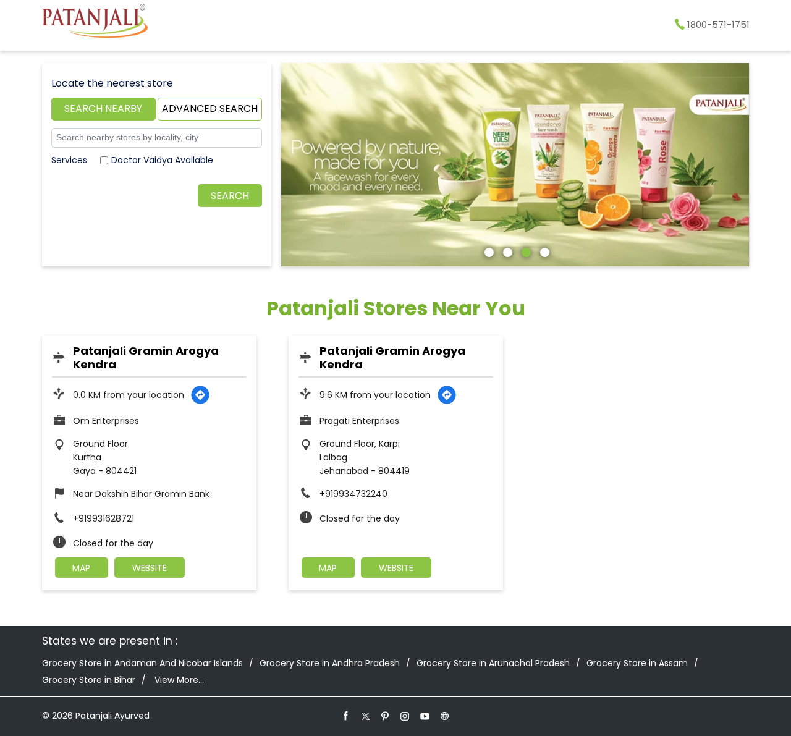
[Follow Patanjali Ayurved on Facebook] (346, 715)
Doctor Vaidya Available (162, 160)
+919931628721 (103, 518)
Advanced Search (210, 108)
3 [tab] (525, 251)
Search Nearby (103, 108)
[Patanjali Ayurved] (95, 23)
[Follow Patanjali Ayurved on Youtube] (425, 715)
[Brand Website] (445, 715)
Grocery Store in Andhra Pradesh (330, 663)
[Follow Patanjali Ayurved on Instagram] (405, 715)
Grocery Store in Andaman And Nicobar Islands (142, 663)
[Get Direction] (200, 395)
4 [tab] (543, 251)
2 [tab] (506, 251)
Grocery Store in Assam (637, 663)
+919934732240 (353, 494)
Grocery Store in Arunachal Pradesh (493, 663)
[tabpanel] (515, 164)
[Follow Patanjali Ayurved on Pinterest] (385, 715)
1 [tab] (487, 251)
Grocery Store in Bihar (88, 680)
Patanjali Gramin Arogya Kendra (146, 357)
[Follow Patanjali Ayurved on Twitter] (365, 715)
